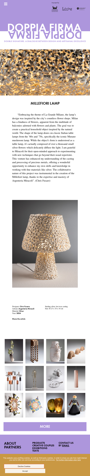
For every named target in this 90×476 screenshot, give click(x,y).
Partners (12, 447)
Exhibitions (39, 448)
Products (38, 443)
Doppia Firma (45, 33)
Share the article (18, 319)
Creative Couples (43, 445)
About (10, 443)
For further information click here (68, 460)
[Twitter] (16, 322)
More (45, 426)
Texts (35, 450)
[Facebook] (12, 322)
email (65, 445)
